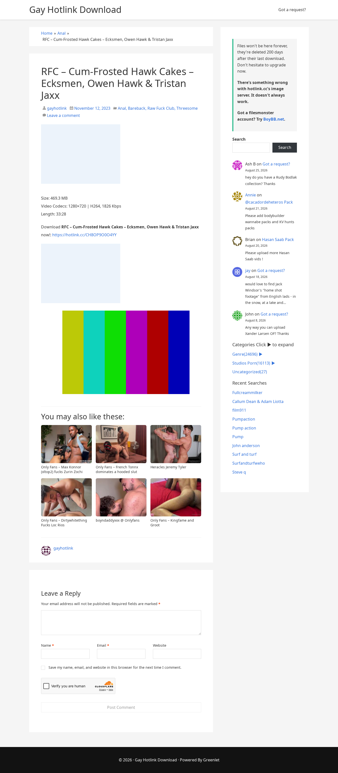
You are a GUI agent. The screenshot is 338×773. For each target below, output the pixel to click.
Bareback (136, 108)
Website (159, 645)
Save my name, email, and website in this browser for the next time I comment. (114, 667)
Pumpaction (243, 419)
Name (47, 645)
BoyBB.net (273, 119)
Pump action (244, 428)
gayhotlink (56, 108)
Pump (237, 436)
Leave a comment (63, 115)
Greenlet (211, 760)
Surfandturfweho (248, 463)
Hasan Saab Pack (278, 239)
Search (239, 139)
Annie (250, 195)
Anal (122, 108)
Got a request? (292, 9)
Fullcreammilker (247, 392)
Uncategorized (249, 371)
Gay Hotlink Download (156, 760)
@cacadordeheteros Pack (269, 202)
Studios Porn (251, 363)
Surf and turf (244, 454)
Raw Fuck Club (160, 108)
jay (247, 270)
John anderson (246, 445)
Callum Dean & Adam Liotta (258, 401)
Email (103, 645)
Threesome (187, 108)
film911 (239, 410)
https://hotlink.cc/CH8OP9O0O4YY (84, 235)
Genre (245, 354)
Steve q (239, 472)
